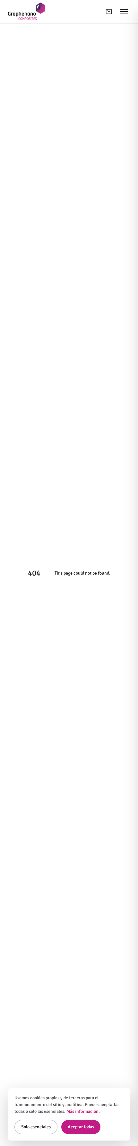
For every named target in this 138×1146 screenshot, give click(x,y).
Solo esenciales (36, 1127)
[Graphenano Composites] (26, 12)
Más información (82, 1111)
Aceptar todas (81, 1127)
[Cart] (108, 11)
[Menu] (123, 11)
